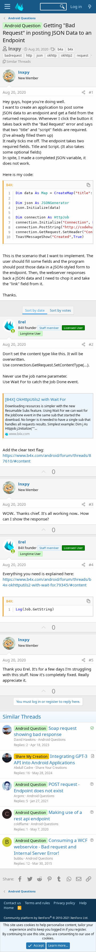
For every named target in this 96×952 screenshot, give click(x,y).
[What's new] (90, 6)
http (29, 55)
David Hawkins (25, 739)
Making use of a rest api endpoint (48, 815)
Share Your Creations (51, 767)
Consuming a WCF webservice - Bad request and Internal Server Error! (50, 846)
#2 (91, 344)
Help (83, 902)
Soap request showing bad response (45, 731)
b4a (60, 49)
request (82, 55)
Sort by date (35, 310)
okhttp (52, 55)
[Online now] (12, 331)
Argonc (19, 796)
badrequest (13, 55)
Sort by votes (60, 310)
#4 (91, 564)
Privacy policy (64, 902)
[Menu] (7, 6)
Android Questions (52, 739)
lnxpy (14, 48)
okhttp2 (66, 55)
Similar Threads (18, 61)
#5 (91, 660)
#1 (91, 92)
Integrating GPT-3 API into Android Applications (50, 759)
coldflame (21, 824)
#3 (91, 504)
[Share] (83, 92)
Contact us (12, 902)
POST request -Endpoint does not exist (46, 787)
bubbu (18, 858)
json (40, 55)
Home (9, 907)
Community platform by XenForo (46, 918)
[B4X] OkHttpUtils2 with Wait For (35, 399)
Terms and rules (37, 902)
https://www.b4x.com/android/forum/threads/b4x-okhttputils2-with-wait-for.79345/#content (47, 582)
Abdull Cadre (23, 767)
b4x (70, 49)
